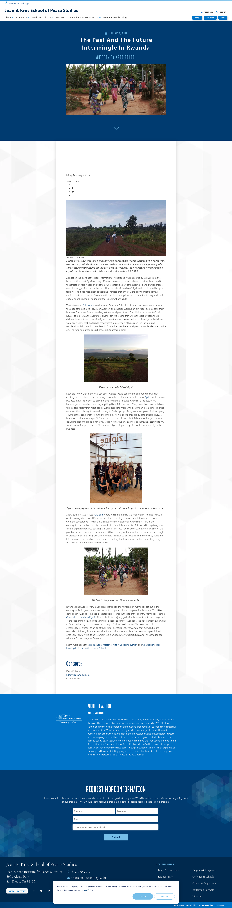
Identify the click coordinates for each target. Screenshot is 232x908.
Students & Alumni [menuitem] (41, 17)
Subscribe (210, 18)
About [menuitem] (8, 17)
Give (223, 18)
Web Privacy (179, 905)
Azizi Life (98, 514)
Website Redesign (205, 905)
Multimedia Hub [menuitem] (111, 17)
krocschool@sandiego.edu (88, 877)
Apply (197, 18)
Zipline (147, 397)
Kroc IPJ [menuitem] (60, 17)
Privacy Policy (86, 890)
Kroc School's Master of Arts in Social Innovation (113, 644)
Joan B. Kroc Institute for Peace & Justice (34, 871)
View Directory (17, 891)
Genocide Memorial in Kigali (80, 617)
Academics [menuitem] (21, 17)
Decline (164, 896)
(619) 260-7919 (80, 871)
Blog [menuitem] (124, 17)
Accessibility (191, 905)
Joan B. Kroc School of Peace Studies (41, 10)
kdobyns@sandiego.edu (78, 674)
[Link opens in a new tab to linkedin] (49, 890)
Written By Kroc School (116, 57)
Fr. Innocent (88, 305)
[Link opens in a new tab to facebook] (33, 890)
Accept (143, 896)
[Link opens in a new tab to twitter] (41, 890)
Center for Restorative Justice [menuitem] (83, 17)
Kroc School (96, 713)
